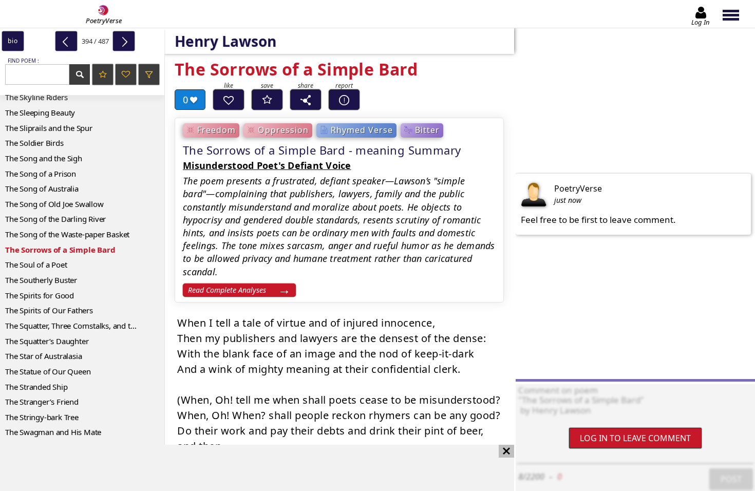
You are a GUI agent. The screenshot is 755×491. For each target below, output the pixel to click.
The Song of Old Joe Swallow (54, 204)
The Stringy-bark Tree (42, 417)
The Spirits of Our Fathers (49, 310)
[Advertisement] (247, 468)
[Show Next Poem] (124, 41)
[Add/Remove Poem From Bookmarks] (267, 99)
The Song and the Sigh (43, 158)
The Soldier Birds (34, 143)
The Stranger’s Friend (42, 401)
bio (12, 40)
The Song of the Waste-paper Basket (67, 234)
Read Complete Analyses (227, 290)
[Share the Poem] (305, 99)
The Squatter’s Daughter (46, 341)
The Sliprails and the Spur (48, 128)
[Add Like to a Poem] (228, 99)
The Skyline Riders (36, 97)
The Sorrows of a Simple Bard (60, 249)
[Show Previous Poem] (66, 41)
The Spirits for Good (39, 295)
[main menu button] (735, 14)
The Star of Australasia (43, 356)
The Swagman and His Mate (53, 432)
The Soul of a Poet (36, 264)
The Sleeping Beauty (40, 112)
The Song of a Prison (40, 173)
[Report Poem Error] (344, 99)
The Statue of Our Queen (47, 371)
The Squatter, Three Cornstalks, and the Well (80, 325)
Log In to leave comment (635, 438)
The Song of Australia (42, 188)
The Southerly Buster (41, 280)
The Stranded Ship (36, 387)
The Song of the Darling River (55, 219)
